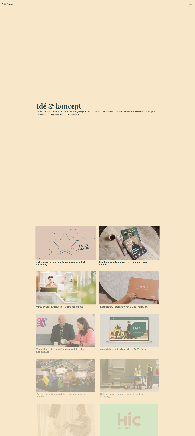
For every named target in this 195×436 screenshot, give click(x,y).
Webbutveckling (73, 114)
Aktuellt (39, 112)
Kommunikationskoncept (144, 112)
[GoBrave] (7, 4)
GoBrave (96, 112)
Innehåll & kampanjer (124, 112)
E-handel (56, 112)
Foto (88, 112)
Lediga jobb (41, 114)
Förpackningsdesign (76, 112)
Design (47, 112)
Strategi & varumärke (57, 114)
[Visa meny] (191, 4)
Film (64, 112)
